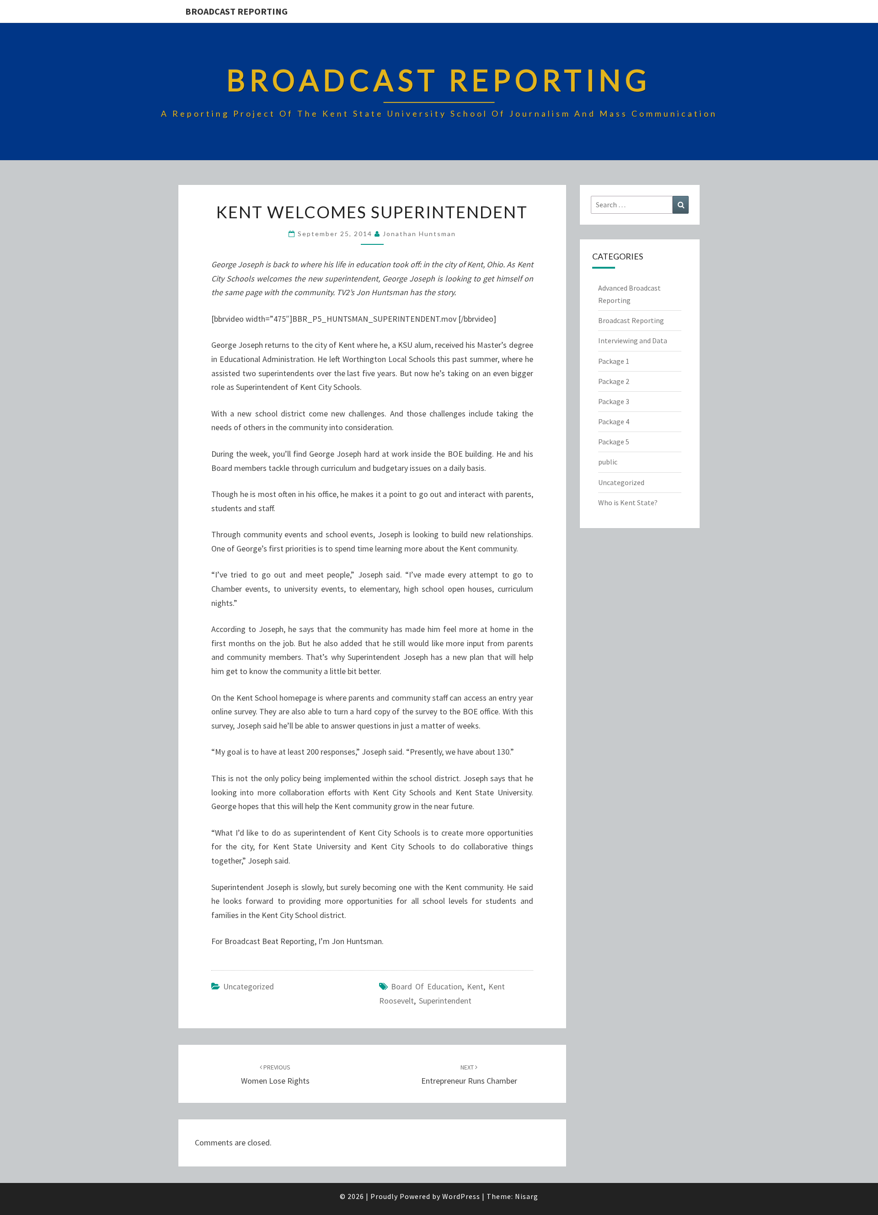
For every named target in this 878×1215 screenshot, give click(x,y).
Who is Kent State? (628, 502)
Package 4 (613, 421)
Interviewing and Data (632, 340)
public (607, 461)
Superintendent (445, 1000)
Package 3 (613, 401)
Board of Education (426, 986)
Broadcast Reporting (236, 11)
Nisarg (526, 1196)
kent (475, 986)
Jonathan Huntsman (419, 234)
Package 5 (613, 441)
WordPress (461, 1196)
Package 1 (613, 361)
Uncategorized (248, 986)
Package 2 (613, 381)
